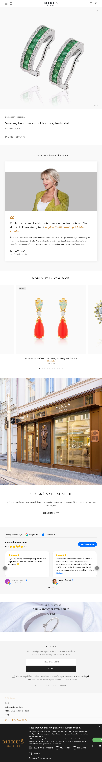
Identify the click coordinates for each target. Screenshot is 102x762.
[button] (5, 568)
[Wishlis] (91, 3)
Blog (7, 715)
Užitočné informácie (14, 707)
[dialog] (51, 743)
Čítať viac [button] (59, 573)
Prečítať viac (56, 744)
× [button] (99, 726)
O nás (7, 703)
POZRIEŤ (51, 614)
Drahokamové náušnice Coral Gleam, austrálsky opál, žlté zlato (51, 359)
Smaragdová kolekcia (15, 117)
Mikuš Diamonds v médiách (17, 711)
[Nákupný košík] (96, 3)
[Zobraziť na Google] (7, 581)
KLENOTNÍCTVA (51, 513)
